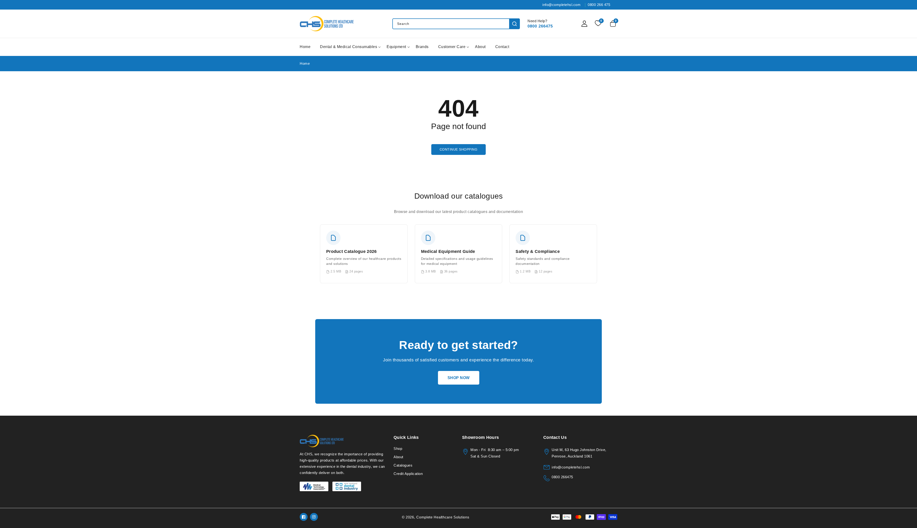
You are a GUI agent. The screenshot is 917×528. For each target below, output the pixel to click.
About (398, 457)
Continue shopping (459, 149)
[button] (613, 23)
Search (514, 23)
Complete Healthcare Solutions (442, 517)
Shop (398, 448)
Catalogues (403, 465)
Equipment (396, 47)
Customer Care (452, 47)
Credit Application (408, 474)
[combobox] (456, 23)
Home (305, 63)
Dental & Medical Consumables (348, 47)
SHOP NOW (459, 378)
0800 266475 (540, 26)
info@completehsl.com (571, 467)
